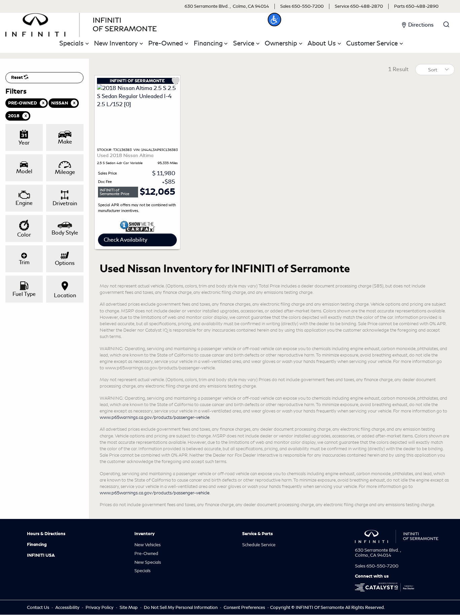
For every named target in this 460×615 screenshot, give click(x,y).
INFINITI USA (41, 555)
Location (65, 295)
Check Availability (125, 240)
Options (65, 263)
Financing (37, 544)
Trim (24, 262)
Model (24, 171)
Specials (142, 570)
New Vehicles (147, 544)
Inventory (144, 533)
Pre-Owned (146, 553)
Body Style (65, 232)
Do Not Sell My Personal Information (181, 607)
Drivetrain (65, 203)
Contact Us (38, 607)
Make (65, 142)
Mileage (65, 172)
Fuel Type (24, 294)
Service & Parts (257, 533)
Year (24, 143)
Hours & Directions (46, 533)
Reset (17, 77)
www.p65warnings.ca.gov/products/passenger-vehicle (154, 417)
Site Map (129, 607)
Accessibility (67, 607)
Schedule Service (258, 544)
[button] (274, 19)
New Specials (147, 562)
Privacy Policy (100, 607)
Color (24, 235)
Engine (24, 203)
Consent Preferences (244, 607)
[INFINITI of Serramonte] (81, 24)
